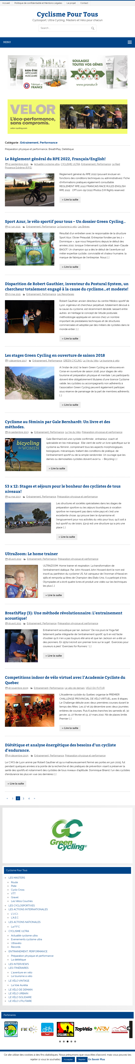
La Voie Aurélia (19, 985)
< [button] (6, 1028)
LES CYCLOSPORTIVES (22, 905)
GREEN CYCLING (72, 360)
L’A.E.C (14, 917)
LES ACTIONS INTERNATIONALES (28, 909)
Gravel (14, 897)
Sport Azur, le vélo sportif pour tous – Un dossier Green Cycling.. (65, 221)
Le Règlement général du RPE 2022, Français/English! (55, 158)
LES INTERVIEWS (19, 964)
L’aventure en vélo (21, 972)
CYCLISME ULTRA (70, 164)
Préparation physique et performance (102, 432)
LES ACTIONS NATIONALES (24, 922)
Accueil (6, 3)
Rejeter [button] (82, 1059)
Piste (13, 885)
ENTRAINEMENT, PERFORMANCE (28, 951)
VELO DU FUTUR (95, 688)
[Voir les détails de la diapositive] (11, 1029)
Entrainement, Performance (96, 164)
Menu (7, 42)
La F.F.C (15, 926)
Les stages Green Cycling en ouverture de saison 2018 (55, 355)
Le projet (71, 3)
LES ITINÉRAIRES (18, 967)
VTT (13, 893)
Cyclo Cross (17, 889)
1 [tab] (60, 1041)
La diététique (18, 959)
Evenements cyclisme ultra (26, 939)
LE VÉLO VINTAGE (19, 980)
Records (15, 946)
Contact (84, 3)
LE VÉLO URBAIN (18, 993)
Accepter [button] (68, 1059)
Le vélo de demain (75, 688)
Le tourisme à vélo (67, 226)
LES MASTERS (17, 877)
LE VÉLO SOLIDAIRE (20, 997)
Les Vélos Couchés (22, 901)
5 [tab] (75, 1041)
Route (14, 882)
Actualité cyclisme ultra (47, 164)
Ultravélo (16, 943)
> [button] (128, 1028)
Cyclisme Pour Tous (67, 14)
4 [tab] (71, 1041)
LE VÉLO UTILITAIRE (20, 1001)
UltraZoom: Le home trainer (31, 553)
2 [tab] (64, 1041)
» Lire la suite (70, 199)
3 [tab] (67, 1041)
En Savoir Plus (96, 1059)
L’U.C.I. (14, 913)
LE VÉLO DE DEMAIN (21, 989)
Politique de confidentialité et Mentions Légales (38, 3)
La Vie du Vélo (90, 360)
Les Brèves (84, 226)
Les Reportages (65, 294)
